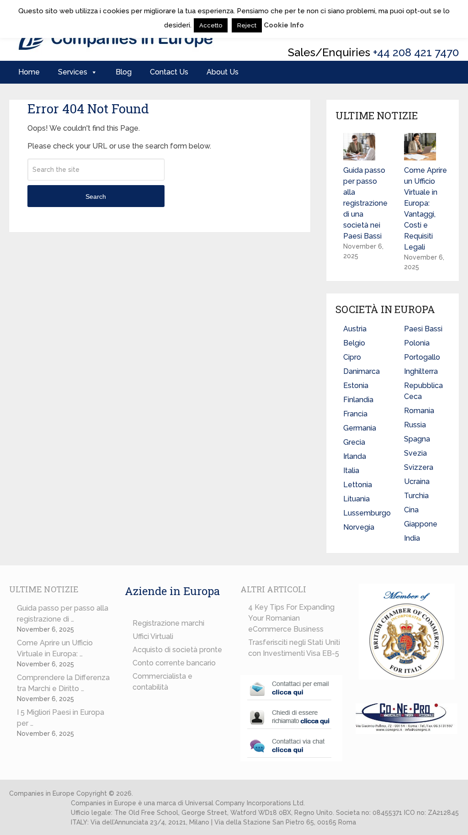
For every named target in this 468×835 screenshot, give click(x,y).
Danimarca (361, 371)
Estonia (355, 385)
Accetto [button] (210, 25)
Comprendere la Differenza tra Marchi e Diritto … (63, 683)
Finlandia (358, 399)
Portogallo (422, 357)
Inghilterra (421, 371)
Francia (355, 414)
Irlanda (354, 456)
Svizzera (418, 467)
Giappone (420, 524)
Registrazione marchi (168, 623)
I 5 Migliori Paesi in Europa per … (60, 718)
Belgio (354, 343)
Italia (351, 470)
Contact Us (169, 72)
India (412, 538)
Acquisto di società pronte (177, 649)
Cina (411, 509)
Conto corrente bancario (174, 663)
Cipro (352, 357)
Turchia (416, 495)
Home (29, 72)
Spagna (417, 439)
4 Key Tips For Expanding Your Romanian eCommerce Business (291, 618)
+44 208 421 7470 (416, 52)
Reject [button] (246, 25)
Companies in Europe (41, 793)
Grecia (354, 442)
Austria (355, 328)
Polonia (417, 343)
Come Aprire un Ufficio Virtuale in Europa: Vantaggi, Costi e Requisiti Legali (425, 208)
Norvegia (358, 527)
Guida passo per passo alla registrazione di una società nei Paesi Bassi (365, 203)
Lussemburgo (367, 513)
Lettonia (357, 484)
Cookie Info (284, 25)
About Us (223, 72)
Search (95, 196)
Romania (419, 410)
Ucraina (417, 481)
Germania (359, 428)
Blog (124, 72)
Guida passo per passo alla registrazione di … (62, 613)
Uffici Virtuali (153, 636)
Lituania (356, 499)
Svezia (415, 453)
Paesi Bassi (423, 328)
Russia (415, 424)
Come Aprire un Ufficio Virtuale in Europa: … (55, 648)
